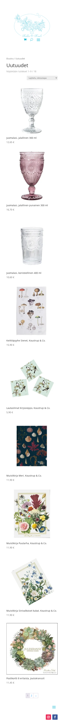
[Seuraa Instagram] (48, 717)
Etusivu (10, 58)
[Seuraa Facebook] (55, 717)
